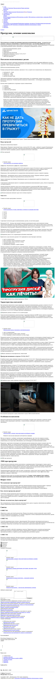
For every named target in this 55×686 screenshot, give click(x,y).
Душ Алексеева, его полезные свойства (13, 163)
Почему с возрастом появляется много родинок (12, 617)
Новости (5, 26)
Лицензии (10, 8)
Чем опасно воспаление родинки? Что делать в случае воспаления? (17, 604)
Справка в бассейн (8, 657)
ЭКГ (7, 12)
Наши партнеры (25, 8)
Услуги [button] (5, 10)
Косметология (20, 12)
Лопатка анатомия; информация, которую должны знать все (15, 602)
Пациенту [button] (5, 22)
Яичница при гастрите (9, 622)
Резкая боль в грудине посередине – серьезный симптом (20, 578)
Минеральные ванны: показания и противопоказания (16, 330)
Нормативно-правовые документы (26, 23)
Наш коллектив (17, 8)
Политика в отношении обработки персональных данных (27, 24)
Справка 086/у (6, 18)
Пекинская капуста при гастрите (11, 630)
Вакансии (5, 9)
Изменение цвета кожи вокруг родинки (10, 615)
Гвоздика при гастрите (9, 627)
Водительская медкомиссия (10, 17)
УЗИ (4, 12)
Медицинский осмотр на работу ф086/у (13, 658)
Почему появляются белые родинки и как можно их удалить (15, 612)
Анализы (5, 19)
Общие (5, 15)
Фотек (25, 12)
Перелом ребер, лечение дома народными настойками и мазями (19, 433)
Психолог (29, 12)
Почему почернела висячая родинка (9, 607)
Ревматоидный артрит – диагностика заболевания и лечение (21, 587)
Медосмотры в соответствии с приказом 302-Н (40, 17)
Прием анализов (12, 12)
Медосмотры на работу (22, 17)
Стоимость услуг (7, 13)
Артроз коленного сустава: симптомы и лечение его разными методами (21, 209)
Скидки (5, 20)
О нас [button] (4, 6)
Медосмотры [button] (6, 14)
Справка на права (7, 659)
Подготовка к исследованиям (10, 23)
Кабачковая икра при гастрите (10, 625)
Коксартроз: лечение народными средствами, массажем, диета (21, 568)
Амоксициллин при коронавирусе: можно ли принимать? (17, 632)
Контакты (5, 27)
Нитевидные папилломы (7, 609)
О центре (5, 8)
